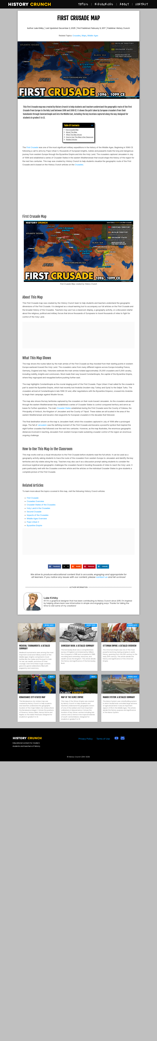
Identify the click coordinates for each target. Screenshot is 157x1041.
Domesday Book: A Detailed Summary (77, 645)
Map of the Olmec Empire (72, 697)
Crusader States (64, 408)
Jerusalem (42, 425)
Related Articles (71, 139)
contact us (101, 577)
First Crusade (32, 147)
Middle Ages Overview (37, 518)
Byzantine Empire (34, 525)
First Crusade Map (72, 130)
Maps (84, 36)
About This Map (71, 132)
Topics (83, 4)
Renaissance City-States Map (32, 697)
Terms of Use (103, 739)
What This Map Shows (74, 135)
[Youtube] (116, 738)
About (124, 4)
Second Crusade (34, 512)
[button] (92, 125)
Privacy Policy (85, 739)
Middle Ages (92, 36)
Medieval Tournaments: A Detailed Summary (34, 647)
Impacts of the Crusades (37, 515)
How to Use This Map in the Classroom (79, 137)
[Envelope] (123, 738)
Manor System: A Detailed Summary (119, 697)
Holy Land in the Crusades (38, 508)
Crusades (77, 36)
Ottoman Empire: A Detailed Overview (119, 645)
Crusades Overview (35, 501)
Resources (104, 4)
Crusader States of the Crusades (41, 505)
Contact (142, 4)
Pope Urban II (33, 522)
